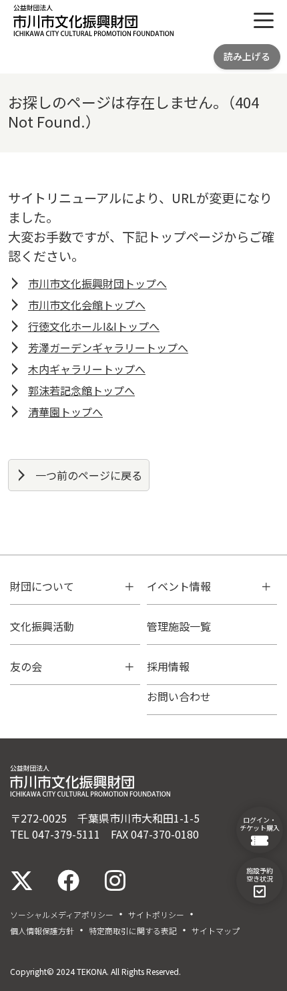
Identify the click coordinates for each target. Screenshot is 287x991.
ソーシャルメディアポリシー (61, 915)
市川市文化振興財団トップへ (97, 283)
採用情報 (168, 666)
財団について (42, 586)
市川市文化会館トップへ (87, 305)
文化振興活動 (42, 626)
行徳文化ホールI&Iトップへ (94, 326)
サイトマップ (216, 931)
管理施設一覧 (179, 626)
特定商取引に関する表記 (133, 931)
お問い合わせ (179, 696)
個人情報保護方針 (42, 931)
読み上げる (247, 56)
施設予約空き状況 (259, 874)
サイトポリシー (156, 915)
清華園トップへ (65, 412)
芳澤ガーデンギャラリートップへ (108, 347)
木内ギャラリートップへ (87, 369)
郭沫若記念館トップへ (81, 390)
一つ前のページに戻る (88, 475)
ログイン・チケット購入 (260, 824)
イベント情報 (179, 586)
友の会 (26, 666)
